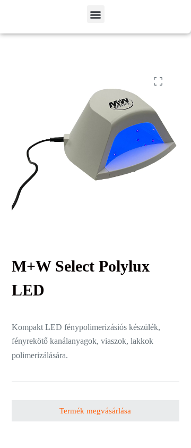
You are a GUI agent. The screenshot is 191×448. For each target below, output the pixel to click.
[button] (96, 14)
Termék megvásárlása (95, 411)
